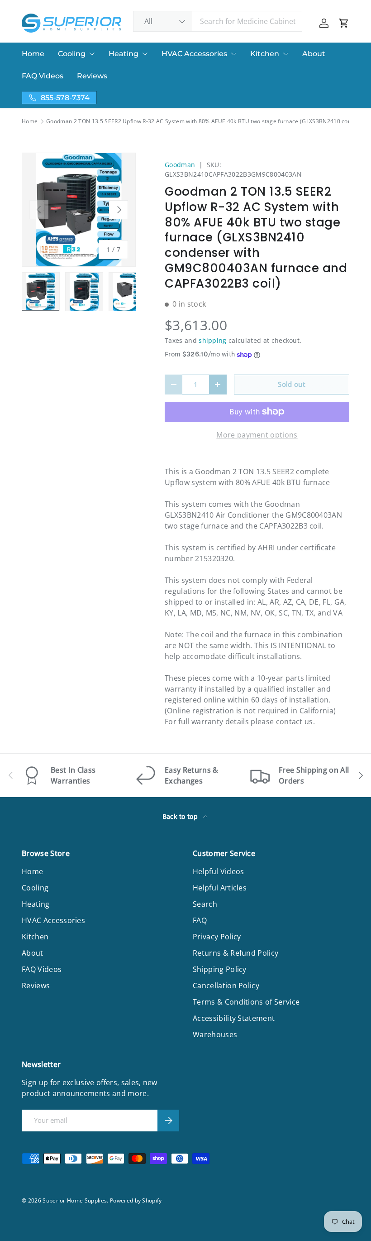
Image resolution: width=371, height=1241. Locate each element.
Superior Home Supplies (75, 1200)
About (313, 53)
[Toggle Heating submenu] (144, 53)
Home (33, 53)
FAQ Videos (42, 76)
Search (205, 904)
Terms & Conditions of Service (246, 1002)
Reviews (92, 76)
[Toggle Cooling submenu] (91, 53)
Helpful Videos (218, 871)
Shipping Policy (220, 969)
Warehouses (215, 1034)
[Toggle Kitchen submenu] (285, 53)
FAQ (200, 920)
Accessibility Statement (234, 1018)
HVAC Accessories (194, 53)
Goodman (180, 164)
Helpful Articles (220, 888)
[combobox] (217, 21)
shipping (213, 340)
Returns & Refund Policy (235, 953)
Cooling (72, 53)
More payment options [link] (256, 435)
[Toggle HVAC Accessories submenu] (233, 53)
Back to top (181, 816)
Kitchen (264, 53)
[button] (344, 23)
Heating (123, 53)
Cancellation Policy (226, 986)
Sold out (291, 384)
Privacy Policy (217, 937)
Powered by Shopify (136, 1200)
